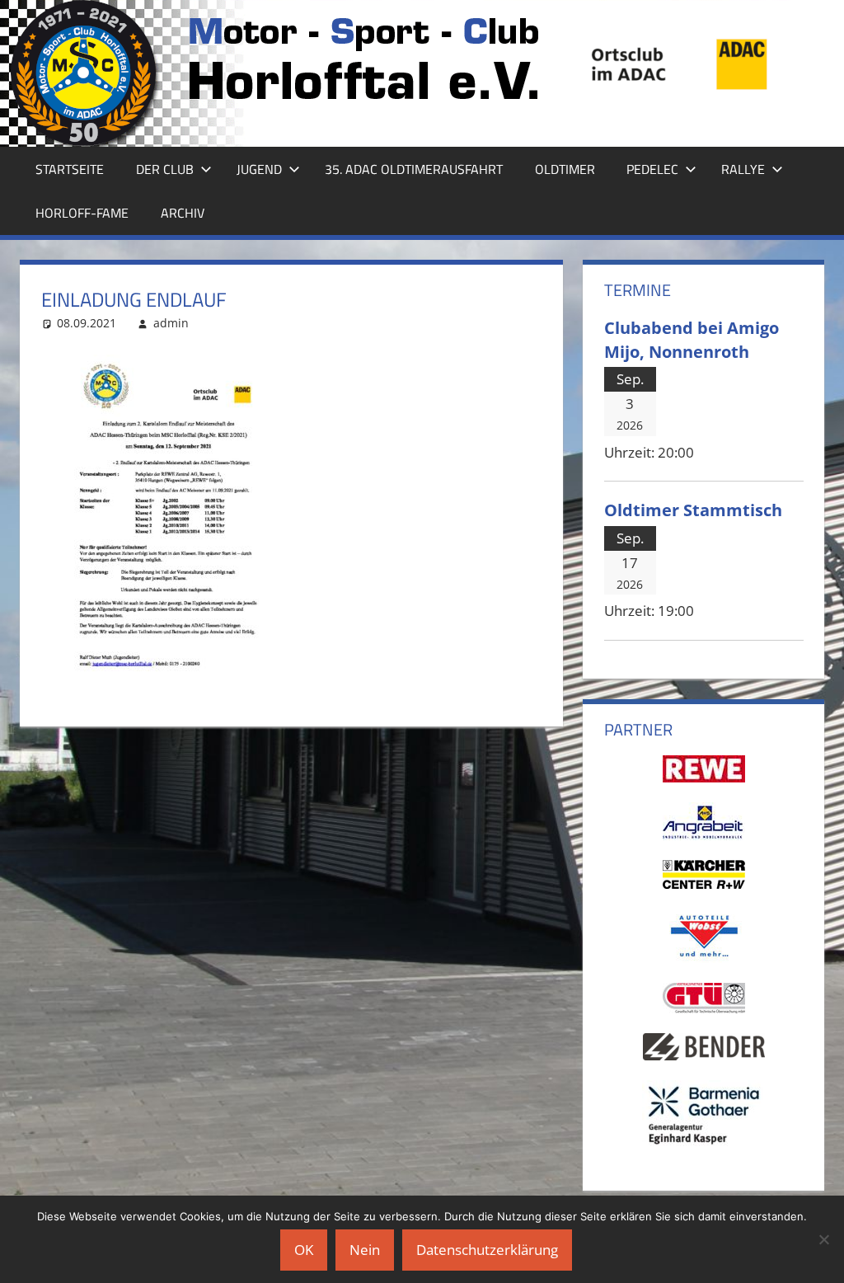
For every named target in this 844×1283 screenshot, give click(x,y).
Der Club (165, 169)
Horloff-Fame (82, 213)
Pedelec (652, 169)
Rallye (743, 169)
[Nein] (823, 1239)
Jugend (259, 169)
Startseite (69, 169)
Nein (364, 1249)
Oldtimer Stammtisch (693, 509)
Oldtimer (565, 169)
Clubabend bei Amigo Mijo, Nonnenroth (691, 339)
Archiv (182, 213)
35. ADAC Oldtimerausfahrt (414, 169)
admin (171, 323)
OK (303, 1249)
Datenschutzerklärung (487, 1249)
